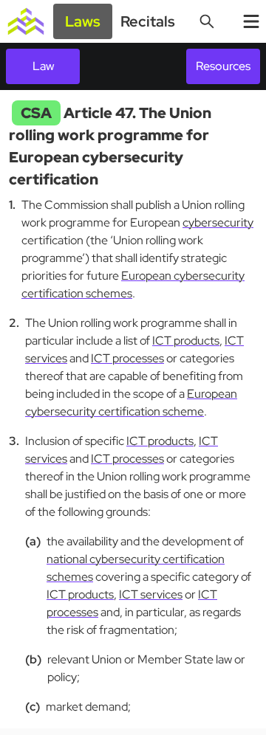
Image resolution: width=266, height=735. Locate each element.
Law (43, 66)
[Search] (207, 21)
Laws (82, 21)
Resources (223, 66)
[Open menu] (251, 21)
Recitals (147, 21)
